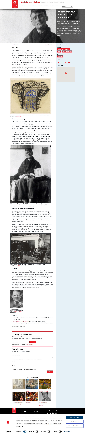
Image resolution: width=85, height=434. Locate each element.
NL (70, 0)
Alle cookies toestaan (74, 417)
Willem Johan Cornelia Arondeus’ (21, 321)
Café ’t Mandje (28, 402)
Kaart (56, 6)
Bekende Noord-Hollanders (63, 49)
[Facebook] (58, 62)
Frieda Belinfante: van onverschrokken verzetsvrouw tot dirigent (44, 404)
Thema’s (40, 6)
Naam (13, 361)
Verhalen (23, 6)
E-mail (13, 365)
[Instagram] (53, 413)
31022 (18, 265)
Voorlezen (19, 47)
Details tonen (67, 431)
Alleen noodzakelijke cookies (74, 425)
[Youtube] (56, 413)
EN (72, 0)
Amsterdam (60, 56)
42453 (30, 206)
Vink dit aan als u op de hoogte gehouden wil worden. (24, 369)
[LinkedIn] (65, 62)
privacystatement (50, 424)
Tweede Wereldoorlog (67, 51)
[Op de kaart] (65, 73)
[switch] (36, 432)
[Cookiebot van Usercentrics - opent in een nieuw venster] (8, 432)
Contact (36, 414)
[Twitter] (62, 62)
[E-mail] (69, 62)
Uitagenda (46, 6)
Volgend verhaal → (49, 44)
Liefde (59, 51)
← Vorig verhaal (15, 44)
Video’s (52, 6)
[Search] (72, 6)
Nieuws (29, 6)
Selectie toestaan (74, 421)
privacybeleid (29, 344)
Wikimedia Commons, (18, 311)
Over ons (36, 411)
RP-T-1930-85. (18, 116)
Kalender (34, 6)
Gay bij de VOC (15, 389)
